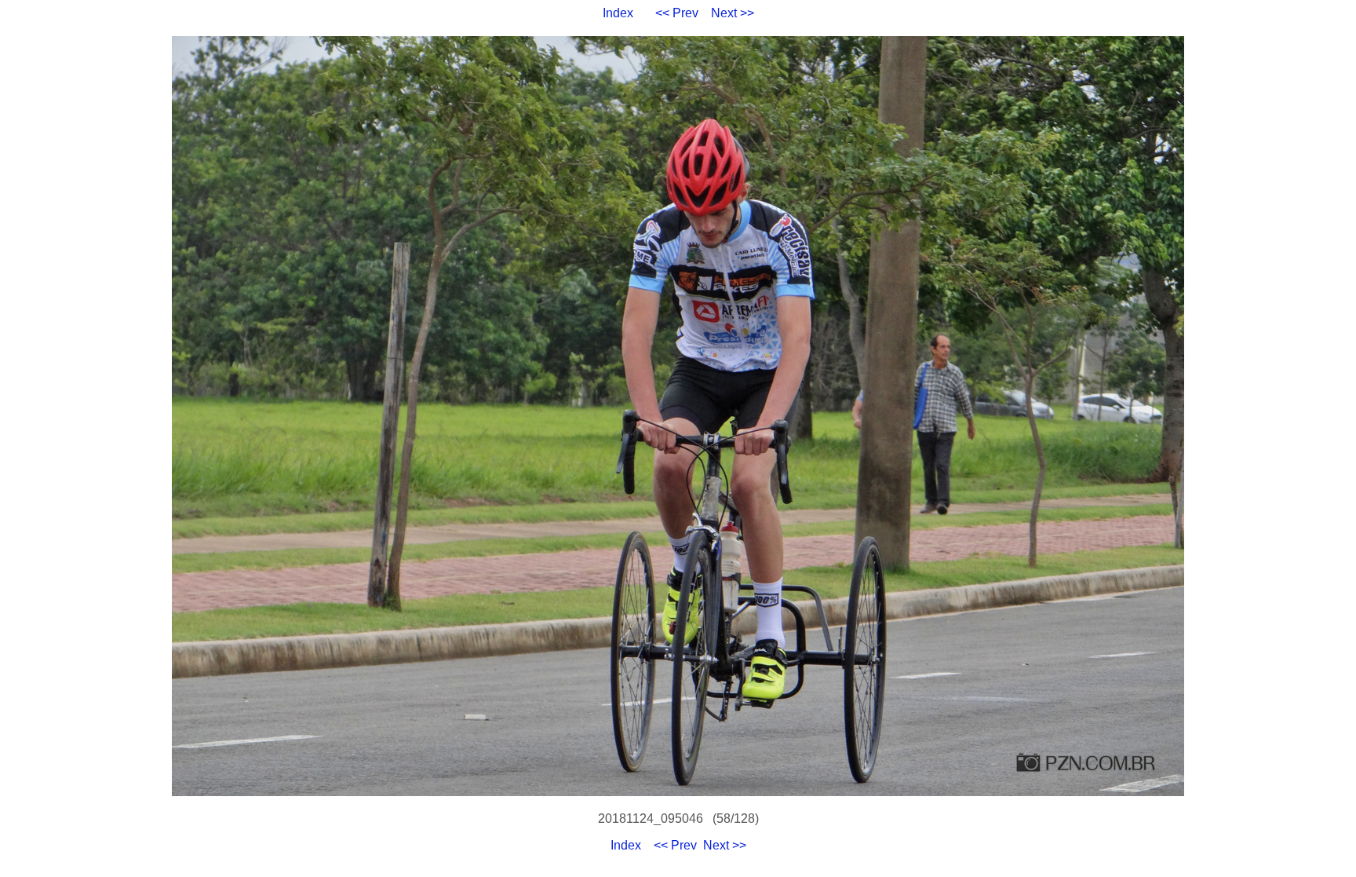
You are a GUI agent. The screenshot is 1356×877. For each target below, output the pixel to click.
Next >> (732, 13)
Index (618, 13)
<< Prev (676, 13)
